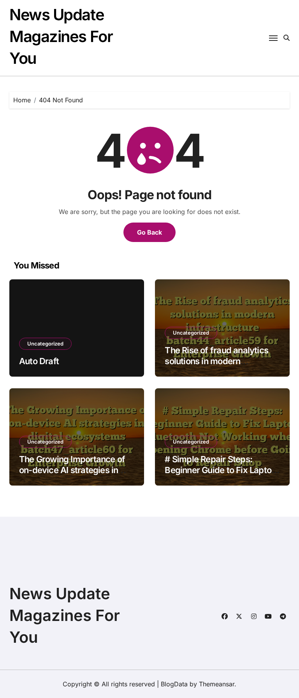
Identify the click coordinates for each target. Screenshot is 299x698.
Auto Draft (39, 361)
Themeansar (216, 684)
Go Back (149, 232)
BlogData (174, 684)
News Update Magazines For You (61, 36)
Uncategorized (45, 343)
